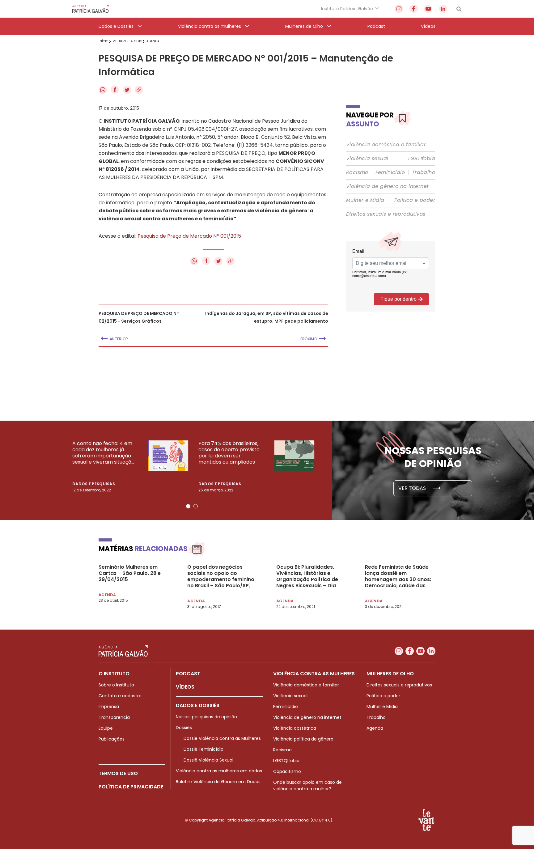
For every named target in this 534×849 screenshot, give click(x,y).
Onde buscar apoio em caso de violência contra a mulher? (307, 785)
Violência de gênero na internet (387, 186)
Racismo (357, 172)
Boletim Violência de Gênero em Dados (218, 782)
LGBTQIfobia (286, 761)
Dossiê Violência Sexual (208, 760)
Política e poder (414, 200)
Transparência (114, 717)
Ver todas (412, 488)
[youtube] (428, 9)
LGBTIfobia (421, 158)
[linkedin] (443, 9)
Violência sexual (367, 158)
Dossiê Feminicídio (203, 749)
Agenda (375, 728)
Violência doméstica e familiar (386, 144)
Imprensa (109, 706)
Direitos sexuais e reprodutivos (385, 214)
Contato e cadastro (120, 696)
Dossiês (184, 727)
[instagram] (399, 9)
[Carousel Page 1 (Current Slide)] (188, 506)
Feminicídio (390, 172)
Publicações (112, 739)
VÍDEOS (185, 686)
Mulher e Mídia (365, 200)
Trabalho (423, 172)
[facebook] (413, 9)
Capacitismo (287, 771)
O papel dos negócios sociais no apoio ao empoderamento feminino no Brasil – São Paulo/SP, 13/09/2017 (220, 576)
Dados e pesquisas (93, 483)
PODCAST (188, 673)
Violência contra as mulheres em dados (219, 771)
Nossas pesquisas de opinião (206, 717)
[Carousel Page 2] (195, 506)
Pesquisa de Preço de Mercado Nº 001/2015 (189, 236)
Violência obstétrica (294, 728)
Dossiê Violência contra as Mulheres (222, 738)
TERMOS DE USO (118, 773)
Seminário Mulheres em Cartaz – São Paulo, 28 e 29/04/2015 (130, 573)
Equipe (106, 728)
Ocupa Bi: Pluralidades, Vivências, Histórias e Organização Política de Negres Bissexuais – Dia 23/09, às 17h (307, 576)
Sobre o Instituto (116, 685)
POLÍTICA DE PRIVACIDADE (131, 786)
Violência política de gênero (303, 739)
